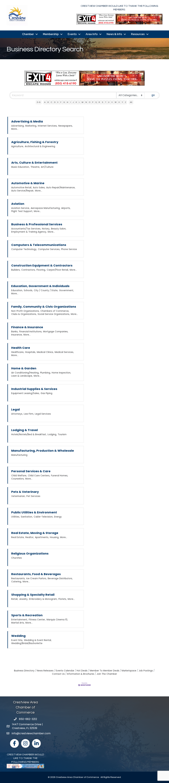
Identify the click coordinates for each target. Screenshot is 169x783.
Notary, (46, 228)
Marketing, (31, 125)
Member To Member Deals (104, 670)
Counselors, (17, 478)
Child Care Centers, (39, 475)
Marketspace (129, 670)
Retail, (14, 599)
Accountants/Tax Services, (26, 228)
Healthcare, (17, 352)
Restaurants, (18, 578)
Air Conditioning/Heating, (25, 372)
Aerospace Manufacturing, (45, 208)
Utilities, (15, 516)
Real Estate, (17, 537)
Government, (66, 290)
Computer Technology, (24, 249)
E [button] (57, 102)
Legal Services (43, 413)
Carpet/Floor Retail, (58, 269)
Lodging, (52, 434)
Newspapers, (65, 125)
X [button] (119, 102)
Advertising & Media (27, 121)
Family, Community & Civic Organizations (43, 307)
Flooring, (41, 269)
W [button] (116, 102)
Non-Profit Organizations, (25, 311)
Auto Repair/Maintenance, (60, 187)
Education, (17, 290)
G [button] (64, 102)
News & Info (114, 34)
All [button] (131, 102)
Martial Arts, (17, 622)
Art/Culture (47, 167)
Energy (58, 516)
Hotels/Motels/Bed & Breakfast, (29, 434)
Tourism (62, 434)
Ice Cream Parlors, (36, 578)
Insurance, (16, 334)
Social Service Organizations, (54, 314)
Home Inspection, (61, 372)
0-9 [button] (38, 102)
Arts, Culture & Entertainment (34, 162)
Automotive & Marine (27, 183)
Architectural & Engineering (40, 146)
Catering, (16, 581)
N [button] (86, 102)
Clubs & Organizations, (24, 314)
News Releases (45, 670)
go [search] (153, 95)
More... (14, 129)
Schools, (28, 290)
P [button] (92, 102)
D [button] (54, 102)
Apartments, (42, 537)
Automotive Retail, (21, 187)
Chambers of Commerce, (54, 311)
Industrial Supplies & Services (34, 389)
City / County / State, (46, 290)
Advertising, (17, 125)
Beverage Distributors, (60, 578)
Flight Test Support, (22, 211)
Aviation (17, 204)
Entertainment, (19, 619)
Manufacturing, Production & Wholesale (42, 451)
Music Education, (20, 167)
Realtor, (29, 537)
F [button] (60, 102)
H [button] (67, 102)
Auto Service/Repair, (22, 190)
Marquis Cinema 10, (57, 619)
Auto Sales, (39, 187)
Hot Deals (82, 670)
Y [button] (122, 102)
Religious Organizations (30, 553)
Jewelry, (23, 599)
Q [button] (96, 102)
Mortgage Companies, (55, 331)
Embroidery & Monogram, (43, 599)
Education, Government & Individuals (40, 286)
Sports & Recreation (27, 615)
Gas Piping (46, 393)
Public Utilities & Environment (34, 512)
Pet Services (33, 496)
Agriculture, (17, 146)
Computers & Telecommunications (38, 245)
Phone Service (69, 249)
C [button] (51, 102)
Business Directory (24, 670)
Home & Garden (23, 368)
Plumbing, (45, 372)
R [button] (99, 102)
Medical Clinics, (45, 352)
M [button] (82, 102)
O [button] (89, 102)
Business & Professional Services (36, 224)
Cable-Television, (43, 516)
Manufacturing (19, 455)
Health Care (20, 348)
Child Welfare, (19, 475)
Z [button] (125, 102)
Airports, (65, 208)
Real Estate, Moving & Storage (34, 533)
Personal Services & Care (31, 471)
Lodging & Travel (24, 430)
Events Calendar (65, 670)
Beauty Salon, (58, 228)
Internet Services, (47, 125)
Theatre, (35, 167)
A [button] (45, 102)
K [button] (76, 102)
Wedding (18, 636)
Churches (16, 557)
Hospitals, (30, 352)
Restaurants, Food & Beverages (36, 574)
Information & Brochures (80, 674)
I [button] (70, 102)
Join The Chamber (107, 674)
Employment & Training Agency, (29, 231)
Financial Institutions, (30, 331)
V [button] (112, 102)
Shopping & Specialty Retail (32, 595)
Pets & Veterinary (25, 492)
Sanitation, (27, 516)
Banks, (14, 331)
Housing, (54, 537)
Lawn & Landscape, (22, 375)
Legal (15, 409)
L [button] (79, 102)
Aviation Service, (20, 208)
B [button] (48, 102)
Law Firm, (29, 413)
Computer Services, (49, 249)
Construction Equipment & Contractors (41, 265)
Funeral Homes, (59, 475)
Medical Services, (64, 352)
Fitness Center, (37, 619)
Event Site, (17, 640)
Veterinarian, (18, 496)
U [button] (108, 102)
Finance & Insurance (27, 327)
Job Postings (146, 670)
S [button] (102, 102)
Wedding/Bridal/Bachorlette (26, 643)
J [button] (73, 102)
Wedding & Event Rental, (37, 640)
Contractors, (28, 269)
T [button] (105, 102)
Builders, (15, 269)
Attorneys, (17, 413)
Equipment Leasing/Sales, (25, 393)
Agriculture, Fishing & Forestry (34, 142)
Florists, (62, 599)
